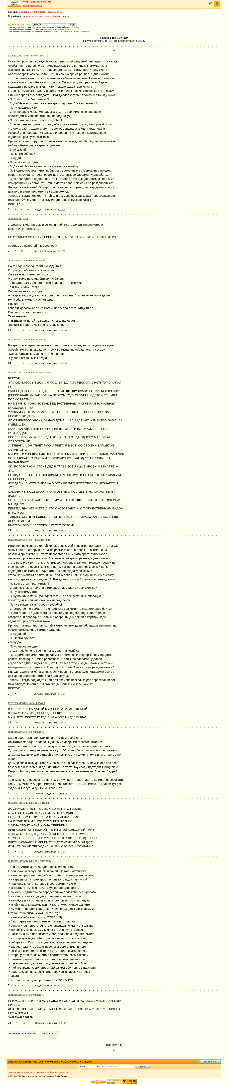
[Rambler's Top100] (98, 1081)
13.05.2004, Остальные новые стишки (29, 803)
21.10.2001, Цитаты (18, 219)
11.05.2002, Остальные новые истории (29, 540)
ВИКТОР (61, 210)
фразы (51, 11)
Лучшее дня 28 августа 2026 (37, 2)
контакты (30, 1072)
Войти (26, 5)
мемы (43, 11)
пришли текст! (209, 1062)
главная (13, 1062)
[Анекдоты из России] (14, 4)
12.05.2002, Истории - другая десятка (28, 56)
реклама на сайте (16, 1072)
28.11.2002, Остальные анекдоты (26, 995)
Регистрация (36, 5)
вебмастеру (53, 1072)
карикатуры (53, 1062)
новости (64, 1072)
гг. (106, 40)
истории (34, 11)
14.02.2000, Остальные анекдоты (26, 340)
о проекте (41, 1072)
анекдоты (23, 11)
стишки (60, 11)
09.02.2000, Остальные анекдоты (26, 260)
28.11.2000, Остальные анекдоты (26, 732)
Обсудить (38, 210)
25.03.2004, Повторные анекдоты (26, 703)
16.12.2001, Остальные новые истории (29, 861)
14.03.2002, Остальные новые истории (29, 373)
